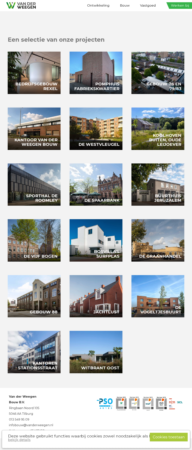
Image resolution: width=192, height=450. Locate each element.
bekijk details (19, 440)
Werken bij (180, 5)
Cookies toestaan (169, 437)
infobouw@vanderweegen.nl (31, 425)
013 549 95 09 (19, 419)
